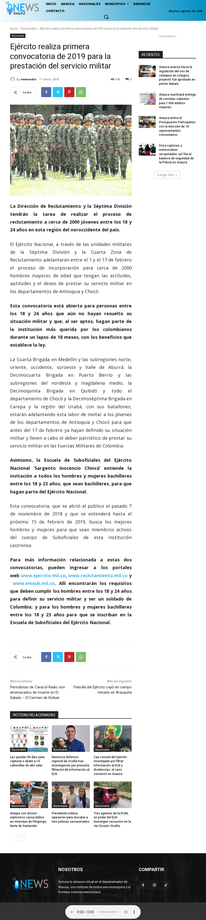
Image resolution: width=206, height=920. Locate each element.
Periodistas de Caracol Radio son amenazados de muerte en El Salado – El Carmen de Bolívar (37, 692)
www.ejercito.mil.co (43, 575)
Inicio (14, 28)
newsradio (28, 79)
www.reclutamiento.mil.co (98, 575)
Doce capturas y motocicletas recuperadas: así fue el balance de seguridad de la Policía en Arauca (176, 154)
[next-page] (21, 838)
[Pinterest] (69, 92)
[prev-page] (13, 838)
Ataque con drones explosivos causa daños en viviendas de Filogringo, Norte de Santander (28, 820)
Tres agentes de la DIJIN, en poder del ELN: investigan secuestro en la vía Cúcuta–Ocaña (112, 820)
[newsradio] (13, 79)
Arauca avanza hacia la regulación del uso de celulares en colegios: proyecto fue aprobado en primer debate (177, 75)
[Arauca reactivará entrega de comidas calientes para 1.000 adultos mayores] (147, 99)
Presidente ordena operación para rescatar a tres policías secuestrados (70, 818)
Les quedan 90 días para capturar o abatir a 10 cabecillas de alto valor (27, 761)
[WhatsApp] (81, 92)
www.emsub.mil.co (34, 583)
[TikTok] (165, 885)
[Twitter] (58, 92)
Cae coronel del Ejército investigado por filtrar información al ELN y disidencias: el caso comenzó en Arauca (110, 765)
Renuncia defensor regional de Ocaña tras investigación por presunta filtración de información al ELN (70, 765)
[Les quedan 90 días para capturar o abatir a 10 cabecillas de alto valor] (29, 738)
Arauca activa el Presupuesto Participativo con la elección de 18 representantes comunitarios (177, 126)
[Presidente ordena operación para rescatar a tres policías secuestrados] (71, 794)
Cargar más (165, 175)
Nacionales (29, 28)
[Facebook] (46, 92)
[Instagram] (154, 885)
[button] (106, 16)
